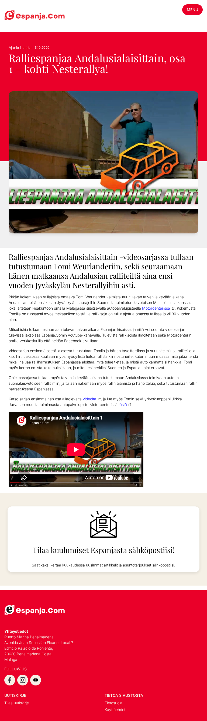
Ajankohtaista (20, 47)
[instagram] (22, 680)
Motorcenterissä (156, 308)
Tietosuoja (113, 703)
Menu (192, 9)
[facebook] (9, 680)
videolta (89, 399)
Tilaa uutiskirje (16, 703)
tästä (123, 404)
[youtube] (35, 680)
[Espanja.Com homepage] (17, 15)
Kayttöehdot (115, 709)
